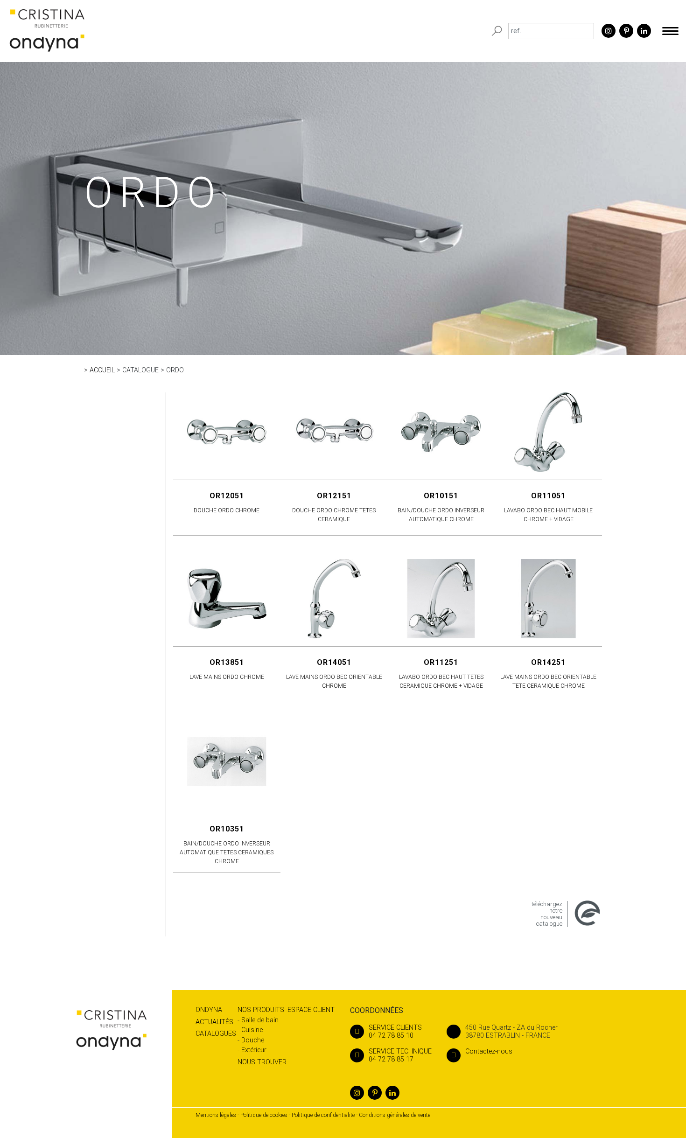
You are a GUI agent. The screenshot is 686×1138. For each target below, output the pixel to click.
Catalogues (216, 1034)
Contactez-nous (488, 1051)
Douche (252, 1040)
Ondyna (209, 1010)
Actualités (214, 1022)
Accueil (102, 370)
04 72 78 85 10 (395, 1032)
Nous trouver (262, 1062)
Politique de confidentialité (323, 1115)
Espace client (311, 1010)
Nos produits (261, 1010)
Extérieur (253, 1050)
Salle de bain (260, 1020)
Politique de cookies (263, 1115)
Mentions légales (216, 1115)
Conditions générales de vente (394, 1115)
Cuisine (252, 1030)
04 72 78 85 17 (400, 1055)
